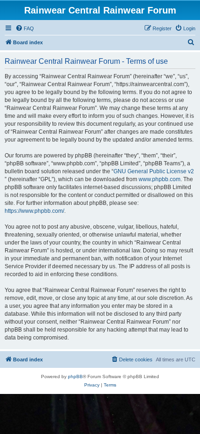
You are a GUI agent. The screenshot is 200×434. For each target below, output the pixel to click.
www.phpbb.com (159, 179)
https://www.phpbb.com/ (34, 211)
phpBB (75, 376)
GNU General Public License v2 (153, 171)
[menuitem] (24, 28)
